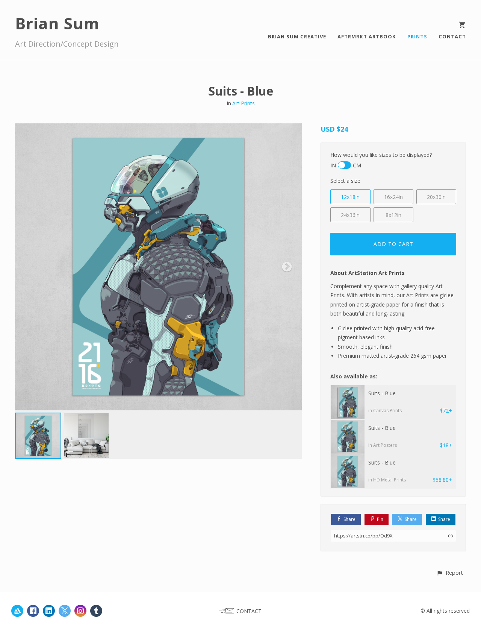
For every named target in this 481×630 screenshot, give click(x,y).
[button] (449, 572)
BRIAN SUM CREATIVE (297, 36)
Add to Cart (393, 243)
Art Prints (243, 103)
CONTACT (452, 36)
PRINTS (417, 36)
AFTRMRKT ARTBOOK (366, 36)
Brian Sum (57, 23)
